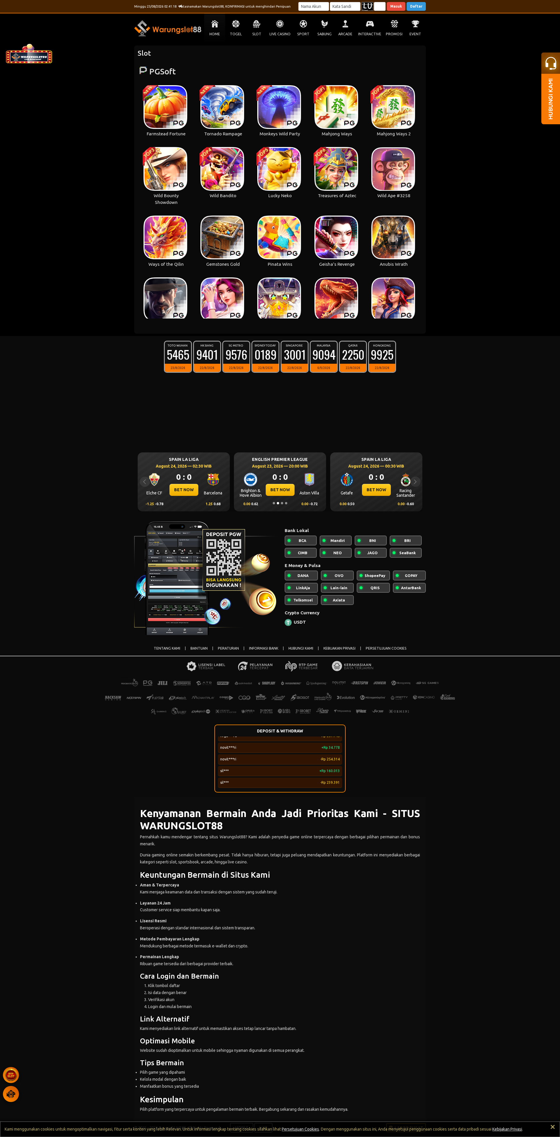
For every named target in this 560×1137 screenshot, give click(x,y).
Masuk (396, 6)
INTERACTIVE (369, 34)
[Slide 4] (286, 503)
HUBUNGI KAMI (300, 648)
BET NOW (184, 489)
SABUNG (324, 34)
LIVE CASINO (280, 34)
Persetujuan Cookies (300, 1129)
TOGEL (236, 34)
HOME (214, 34)
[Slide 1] (274, 503)
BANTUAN (199, 648)
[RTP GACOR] (11, 1075)
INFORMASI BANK (263, 648)
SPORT (303, 34)
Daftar (416, 6)
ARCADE (345, 34)
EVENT (415, 34)
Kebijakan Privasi (507, 1129)
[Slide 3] (282, 503)
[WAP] (11, 1094)
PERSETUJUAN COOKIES (386, 648)
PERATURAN (228, 648)
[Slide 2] (278, 503)
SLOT (256, 34)
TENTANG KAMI (167, 648)
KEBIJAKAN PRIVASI (339, 648)
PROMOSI (394, 34)
